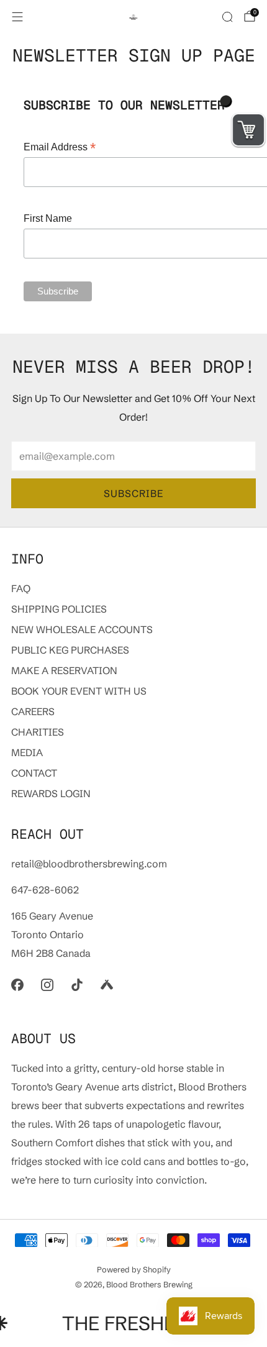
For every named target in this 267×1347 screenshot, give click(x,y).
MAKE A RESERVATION (64, 670)
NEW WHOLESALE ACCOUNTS (82, 629)
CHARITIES (37, 732)
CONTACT (34, 773)
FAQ (20, 588)
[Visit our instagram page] (47, 985)
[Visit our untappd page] (107, 985)
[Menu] (17, 17)
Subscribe (133, 493)
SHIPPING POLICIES (59, 609)
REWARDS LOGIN (51, 793)
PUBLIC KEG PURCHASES (70, 650)
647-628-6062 (45, 890)
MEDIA (27, 752)
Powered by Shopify (134, 1269)
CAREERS (33, 711)
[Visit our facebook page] (17, 985)
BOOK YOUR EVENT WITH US (79, 691)
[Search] (227, 17)
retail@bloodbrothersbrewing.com (89, 863)
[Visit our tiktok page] (77, 985)
